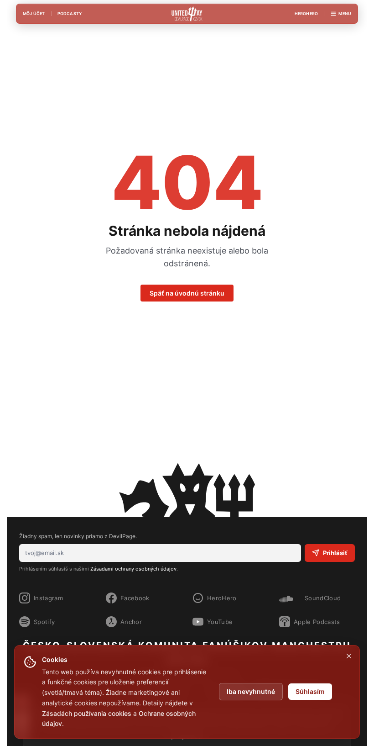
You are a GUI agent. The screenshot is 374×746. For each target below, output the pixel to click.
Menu (344, 13)
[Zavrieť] (349, 656)
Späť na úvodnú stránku (187, 293)
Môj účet (34, 13)
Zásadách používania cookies (86, 713)
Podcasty (69, 13)
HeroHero (306, 13)
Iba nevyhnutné (251, 691)
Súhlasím (310, 691)
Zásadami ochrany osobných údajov (133, 569)
